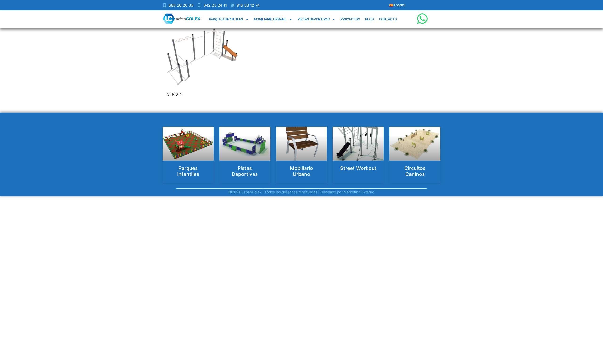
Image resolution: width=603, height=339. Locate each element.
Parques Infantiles (226, 19)
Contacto (388, 19)
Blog (369, 19)
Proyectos (350, 19)
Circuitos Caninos (414, 171)
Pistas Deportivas (313, 19)
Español (399, 5)
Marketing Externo (359, 192)
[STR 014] (202, 85)
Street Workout (358, 168)
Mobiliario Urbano (270, 19)
